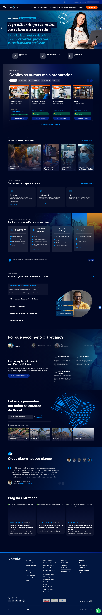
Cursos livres (60, 7)
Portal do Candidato (84, 575)
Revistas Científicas (48, 592)
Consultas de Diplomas (49, 572)
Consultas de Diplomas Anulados (49, 576)
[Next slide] (91, 80)
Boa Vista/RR (64, 567)
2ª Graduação (52, 7)
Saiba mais (12, 249)
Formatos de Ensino (31, 582)
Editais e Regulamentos (49, 582)
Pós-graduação (44, 7)
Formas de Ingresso (31, 580)
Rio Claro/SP (64, 572)
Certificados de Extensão (49, 567)
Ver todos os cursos (86, 183)
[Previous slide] (88, 80)
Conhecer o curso (19, 118)
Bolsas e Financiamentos (32, 577)
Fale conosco (69, 2)
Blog (80, 567)
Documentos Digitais (48, 579)
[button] (100, 28)
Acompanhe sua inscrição (80, 2)
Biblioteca (81, 565)
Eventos (66, 7)
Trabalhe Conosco (83, 577)
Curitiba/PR (64, 570)
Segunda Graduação (34, 80)
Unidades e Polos (65, 576)
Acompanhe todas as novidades (84, 503)
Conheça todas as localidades (41, 421)
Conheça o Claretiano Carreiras (18, 380)
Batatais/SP (64, 565)
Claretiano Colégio (83, 570)
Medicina (21, 488)
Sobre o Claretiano (48, 594)
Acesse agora (16, 260)
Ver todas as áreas (86, 140)
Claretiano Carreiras (48, 570)
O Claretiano (72, 7)
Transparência (47, 597)
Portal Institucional (48, 565)
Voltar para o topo (85, 606)
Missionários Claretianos (49, 584)
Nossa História (47, 587)
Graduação (36, 7)
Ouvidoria (45, 589)
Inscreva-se (92, 7)
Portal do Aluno (94, 2)
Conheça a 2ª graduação (85, 276)
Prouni (27, 585)
